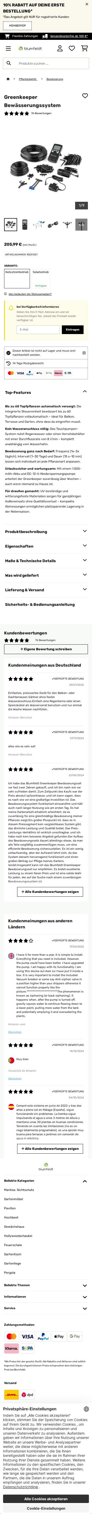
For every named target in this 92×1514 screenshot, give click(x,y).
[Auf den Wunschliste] (85, 96)
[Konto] (60, 48)
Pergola (9, 1272)
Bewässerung (55, 79)
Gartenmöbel (13, 1199)
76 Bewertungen (41, 113)
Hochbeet (11, 1217)
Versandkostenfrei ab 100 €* (69, 36)
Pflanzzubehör (28, 79)
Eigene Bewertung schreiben (47, 649)
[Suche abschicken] (9, 63)
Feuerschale (13, 1245)
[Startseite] (13, 79)
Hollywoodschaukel (18, 1236)
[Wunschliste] (72, 48)
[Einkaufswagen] (84, 48)
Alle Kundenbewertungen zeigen (51, 892)
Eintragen (72, 329)
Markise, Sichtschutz (19, 1190)
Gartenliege (12, 1263)
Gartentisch (12, 1254)
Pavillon (10, 1208)
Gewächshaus (14, 1226)
